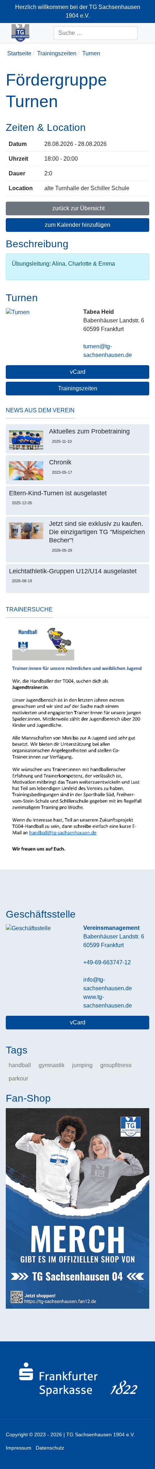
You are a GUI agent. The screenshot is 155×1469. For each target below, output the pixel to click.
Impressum (18, 1448)
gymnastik (52, 1065)
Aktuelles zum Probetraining (89, 431)
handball (20, 1065)
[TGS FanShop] (77, 1208)
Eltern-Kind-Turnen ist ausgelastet (58, 493)
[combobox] (96, 33)
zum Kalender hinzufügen (77, 225)
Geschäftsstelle (41, 914)
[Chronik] (26, 470)
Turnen (22, 297)
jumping (82, 1065)
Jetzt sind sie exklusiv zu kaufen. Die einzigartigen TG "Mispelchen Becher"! (97, 532)
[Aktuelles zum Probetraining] (26, 439)
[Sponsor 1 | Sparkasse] (77, 1380)
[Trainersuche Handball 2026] (77, 740)
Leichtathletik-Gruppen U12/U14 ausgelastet (73, 571)
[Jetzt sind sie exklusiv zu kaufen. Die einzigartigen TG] (26, 531)
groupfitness (116, 1065)
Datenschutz (50, 1448)
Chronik (60, 462)
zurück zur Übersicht (78, 208)
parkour (18, 1078)
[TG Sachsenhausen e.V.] (20, 33)
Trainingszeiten (77, 388)
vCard (77, 372)
